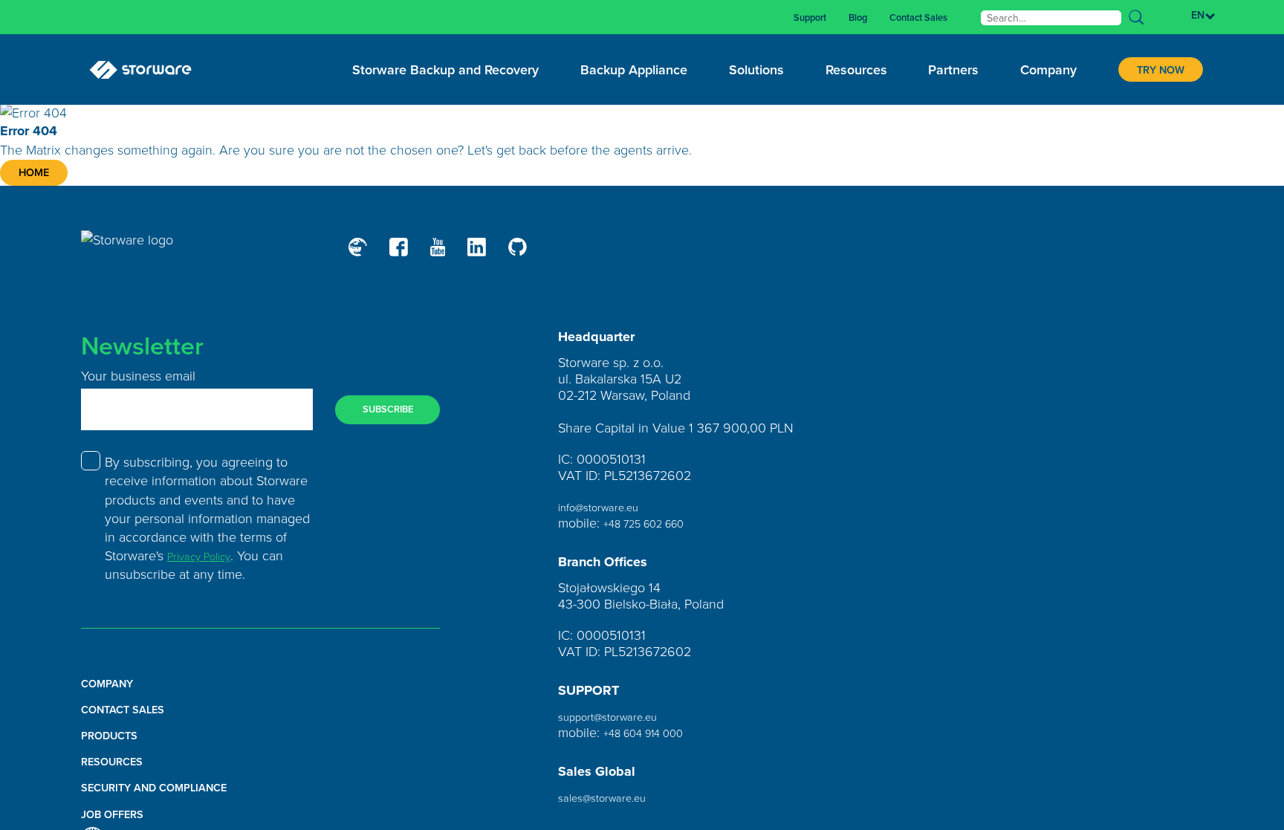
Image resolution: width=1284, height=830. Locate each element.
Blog (839, 17)
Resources (119, 768)
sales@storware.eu (611, 805)
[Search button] (1136, 17)
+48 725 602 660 (654, 530)
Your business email (138, 383)
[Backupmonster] (360, 254)
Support (783, 17)
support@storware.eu (619, 723)
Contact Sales (910, 17)
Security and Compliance (171, 794)
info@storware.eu (608, 513)
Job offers (120, 820)
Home (43, 176)
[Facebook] (405, 254)
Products (116, 742)
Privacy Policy (207, 562)
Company (113, 690)
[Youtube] (448, 254)
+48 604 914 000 (653, 739)
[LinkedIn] (492, 254)
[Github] (537, 255)
